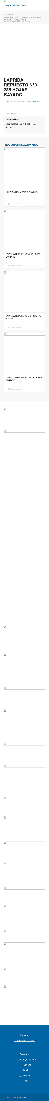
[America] (24, 819)
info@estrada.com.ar (25, 1040)
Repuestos (36, 101)
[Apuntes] (24, 908)
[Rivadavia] (24, 516)
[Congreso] (24, 770)
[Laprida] (24, 715)
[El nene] (24, 656)
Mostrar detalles (15, 204)
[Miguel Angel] (24, 993)
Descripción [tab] (10, 113)
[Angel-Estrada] (20, 5)
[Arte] (24, 864)
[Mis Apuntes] (24, 949)
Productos (8, 14)
